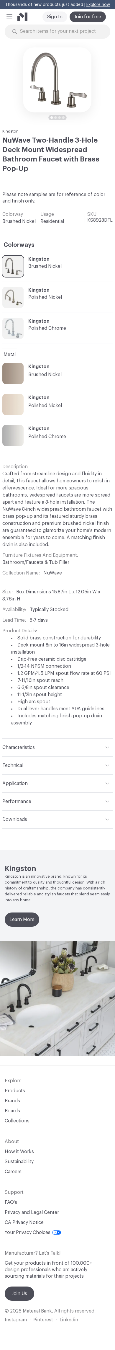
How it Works (19, 1151)
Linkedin (69, 1320)
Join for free (87, 16)
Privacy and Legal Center (32, 1212)
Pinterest (43, 1320)
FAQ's (11, 1202)
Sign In (55, 16)
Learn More (21, 919)
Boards (12, 1111)
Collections (17, 1121)
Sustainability (19, 1161)
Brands (12, 1100)
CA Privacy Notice (24, 1222)
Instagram (16, 1320)
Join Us (19, 1293)
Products (15, 1090)
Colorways (19, 245)
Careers (13, 1171)
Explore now (98, 5)
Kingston (10, 131)
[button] (9, 17)
